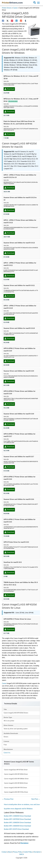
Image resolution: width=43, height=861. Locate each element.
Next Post (35, 799)
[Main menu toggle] (38, 2)
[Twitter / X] (7, 21)
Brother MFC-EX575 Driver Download (16, 829)
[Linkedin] (17, 21)
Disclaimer (24, 843)
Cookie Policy (27, 852)
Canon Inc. (7, 752)
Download (10, 89)
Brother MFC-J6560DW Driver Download (17, 826)
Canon (15, 8)
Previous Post (7, 799)
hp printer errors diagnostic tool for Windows (18, 808)
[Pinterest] (12, 21)
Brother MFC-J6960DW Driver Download (17, 822)
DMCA (21, 854)
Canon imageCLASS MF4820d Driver (16, 783)
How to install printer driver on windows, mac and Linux (22, 804)
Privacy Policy (17, 852)
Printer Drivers (7, 8)
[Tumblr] (25, 21)
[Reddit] (21, 21)
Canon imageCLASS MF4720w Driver (16, 792)
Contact (4, 852)
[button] (34, 3)
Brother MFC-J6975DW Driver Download (17, 819)
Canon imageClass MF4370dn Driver (16, 769)
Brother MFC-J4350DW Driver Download (17, 816)
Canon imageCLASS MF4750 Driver (15, 787)
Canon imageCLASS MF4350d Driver (16, 774)
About (10, 852)
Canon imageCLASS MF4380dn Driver (16, 778)
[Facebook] (3, 21)
